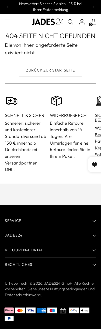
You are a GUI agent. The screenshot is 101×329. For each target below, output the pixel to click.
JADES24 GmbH (58, 283)
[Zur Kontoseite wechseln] (81, 21)
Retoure (75, 123)
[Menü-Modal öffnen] (7, 21)
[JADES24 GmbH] (48, 22)
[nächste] (93, 7)
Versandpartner (21, 163)
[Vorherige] (8, 7)
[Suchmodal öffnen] (70, 21)
